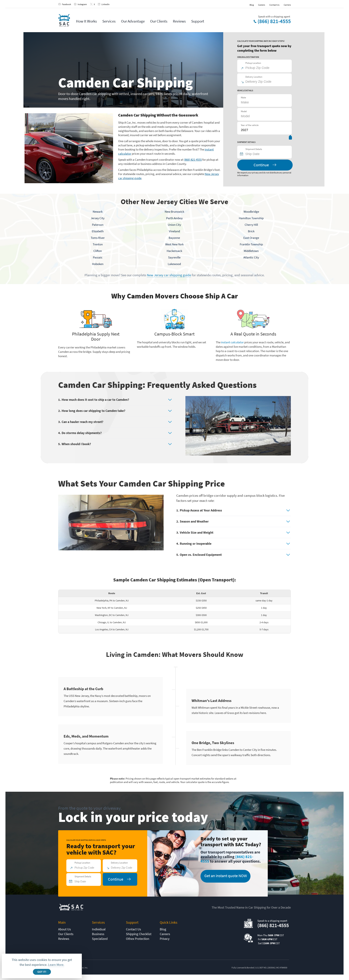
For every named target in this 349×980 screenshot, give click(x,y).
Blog (252, 4)
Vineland (174, 231)
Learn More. (56, 965)
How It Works (86, 21)
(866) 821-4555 (274, 21)
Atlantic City (251, 257)
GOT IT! (41, 972)
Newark (98, 211)
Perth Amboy (174, 218)
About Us (64, 929)
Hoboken (97, 264)
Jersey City (98, 218)
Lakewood (174, 264)
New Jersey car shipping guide (169, 275)
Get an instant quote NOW (225, 875)
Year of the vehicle (249, 125)
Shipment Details (253, 149)
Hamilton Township (251, 218)
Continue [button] (261, 164)
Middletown (251, 251)
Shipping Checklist (138, 934)
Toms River (98, 238)
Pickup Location (253, 63)
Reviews (179, 21)
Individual (99, 929)
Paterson (97, 224)
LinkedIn (105, 4)
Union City (174, 224)
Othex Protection (137, 939)
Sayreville (174, 257)
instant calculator (232, 342)
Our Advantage (133, 21)
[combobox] (266, 154)
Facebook (66, 4)
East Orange (251, 238)
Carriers (287, 4)
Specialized (100, 939)
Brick (251, 231)
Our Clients (158, 21)
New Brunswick (174, 211)
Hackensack (174, 251)
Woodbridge (251, 211)
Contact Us (274, 4)
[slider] (290, 138)
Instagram (82, 4)
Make (243, 97)
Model (244, 111)
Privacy (164, 939)
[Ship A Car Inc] (64, 20)
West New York (174, 244)
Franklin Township (251, 244)
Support (197, 21)
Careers (261, 4)
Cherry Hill (251, 224)
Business (98, 934)
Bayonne (174, 238)
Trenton (98, 244)
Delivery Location (253, 76)
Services (109, 21)
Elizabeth (98, 231)
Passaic (98, 257)
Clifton (97, 251)
